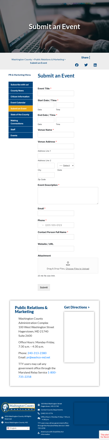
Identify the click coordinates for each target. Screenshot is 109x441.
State (59, 170)
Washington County (21, 59)
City (39, 170)
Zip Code (42, 179)
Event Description (48, 185)
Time (58, 109)
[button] (77, 65)
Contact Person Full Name (53, 232)
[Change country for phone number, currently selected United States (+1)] (41, 225)
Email (41, 208)
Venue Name (46, 129)
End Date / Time (47, 115)
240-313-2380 (37, 353)
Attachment (44, 255)
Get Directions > (77, 307)
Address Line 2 (44, 160)
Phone (42, 220)
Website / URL (46, 244)
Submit (44, 287)
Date (40, 109)
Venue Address (47, 141)
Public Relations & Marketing (49, 59)
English (13, 428)
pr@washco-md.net (38, 357)
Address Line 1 (44, 151)
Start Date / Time (48, 100)
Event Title (44, 88)
